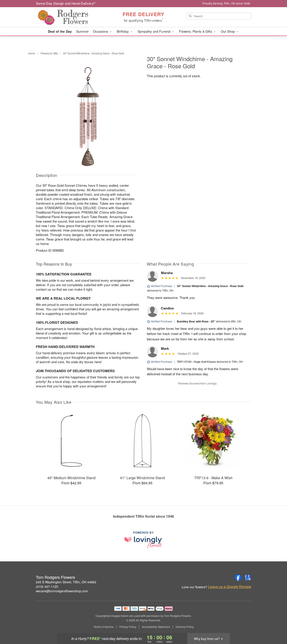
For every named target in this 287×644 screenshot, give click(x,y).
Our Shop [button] (228, 31)
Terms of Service (103, 626)
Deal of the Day (60, 31)
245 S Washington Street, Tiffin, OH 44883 (66, 582)
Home (31, 53)
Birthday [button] (123, 31)
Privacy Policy (127, 626)
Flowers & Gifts (49, 53)
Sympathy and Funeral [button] (155, 31)
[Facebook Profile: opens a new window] (238, 577)
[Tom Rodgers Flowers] (68, 17)
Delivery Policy (185, 626)
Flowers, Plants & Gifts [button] (196, 31)
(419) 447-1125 (47, 586)
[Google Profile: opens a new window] (248, 577)
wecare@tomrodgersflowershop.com (62, 591)
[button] (275, 625)
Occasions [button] (101, 31)
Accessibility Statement (156, 626)
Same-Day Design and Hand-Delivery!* (66, 3)
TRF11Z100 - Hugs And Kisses (196, 362)
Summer (82, 31)
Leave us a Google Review (229, 586)
